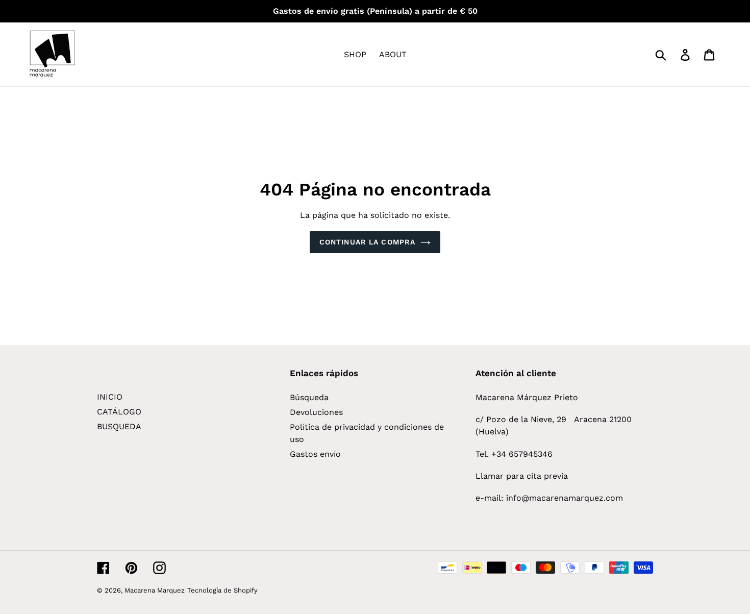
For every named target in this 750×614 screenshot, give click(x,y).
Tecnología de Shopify (222, 590)
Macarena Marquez (154, 590)
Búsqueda (309, 397)
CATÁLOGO (119, 411)
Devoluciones (316, 412)
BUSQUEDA (119, 426)
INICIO (109, 397)
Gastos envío (315, 454)
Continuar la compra (367, 242)
